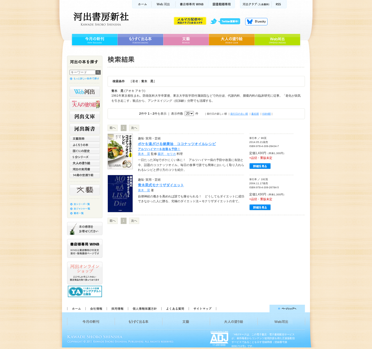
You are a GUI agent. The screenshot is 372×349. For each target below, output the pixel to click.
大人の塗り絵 (232, 39)
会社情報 (96, 308)
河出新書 (85, 128)
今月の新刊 (94, 39)
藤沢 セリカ (167, 154)
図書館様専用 (222, 4)
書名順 (255, 113)
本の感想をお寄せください (84, 228)
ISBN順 (266, 113)
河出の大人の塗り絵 (85, 104)
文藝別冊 (85, 139)
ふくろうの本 (85, 145)
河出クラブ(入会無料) (256, 4)
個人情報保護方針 (144, 308)
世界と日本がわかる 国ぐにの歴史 (85, 151)
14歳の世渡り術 (85, 175)
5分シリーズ (85, 157)
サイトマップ (202, 308)
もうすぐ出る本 (140, 39)
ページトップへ (263, 308)
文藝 (186, 39)
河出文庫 (85, 116)
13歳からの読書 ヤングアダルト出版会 (85, 291)
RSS (279, 4)
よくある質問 (175, 308)
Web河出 (163, 4)
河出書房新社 (100, 19)
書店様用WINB (192, 4)
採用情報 (117, 308)
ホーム (141, 4)
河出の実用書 (85, 169)
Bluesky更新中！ (256, 21)
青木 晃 (144, 154)
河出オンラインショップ (84, 273)
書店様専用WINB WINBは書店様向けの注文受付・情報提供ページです (84, 248)
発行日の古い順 (239, 113)
